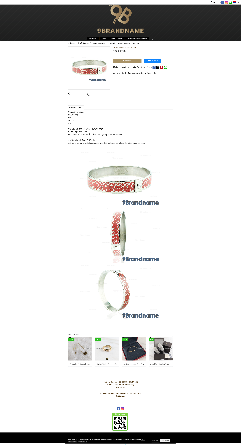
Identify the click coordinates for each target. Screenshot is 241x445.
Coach (124, 73)
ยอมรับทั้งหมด (165, 441)
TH (237, 2)
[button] (152, 38)
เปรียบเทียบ (140, 67)
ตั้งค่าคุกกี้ (155, 441)
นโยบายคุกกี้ (83, 442)
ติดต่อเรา (121, 38)
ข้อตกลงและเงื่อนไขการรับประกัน (137, 38)
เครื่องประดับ (150, 73)
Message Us (154, 60)
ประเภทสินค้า (93, 38)
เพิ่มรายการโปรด (122, 67)
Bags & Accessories (136, 73)
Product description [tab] (76, 107)
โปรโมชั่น (112, 38)
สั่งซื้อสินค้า (127, 60)
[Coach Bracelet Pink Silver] (89, 68)
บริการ (103, 38)
